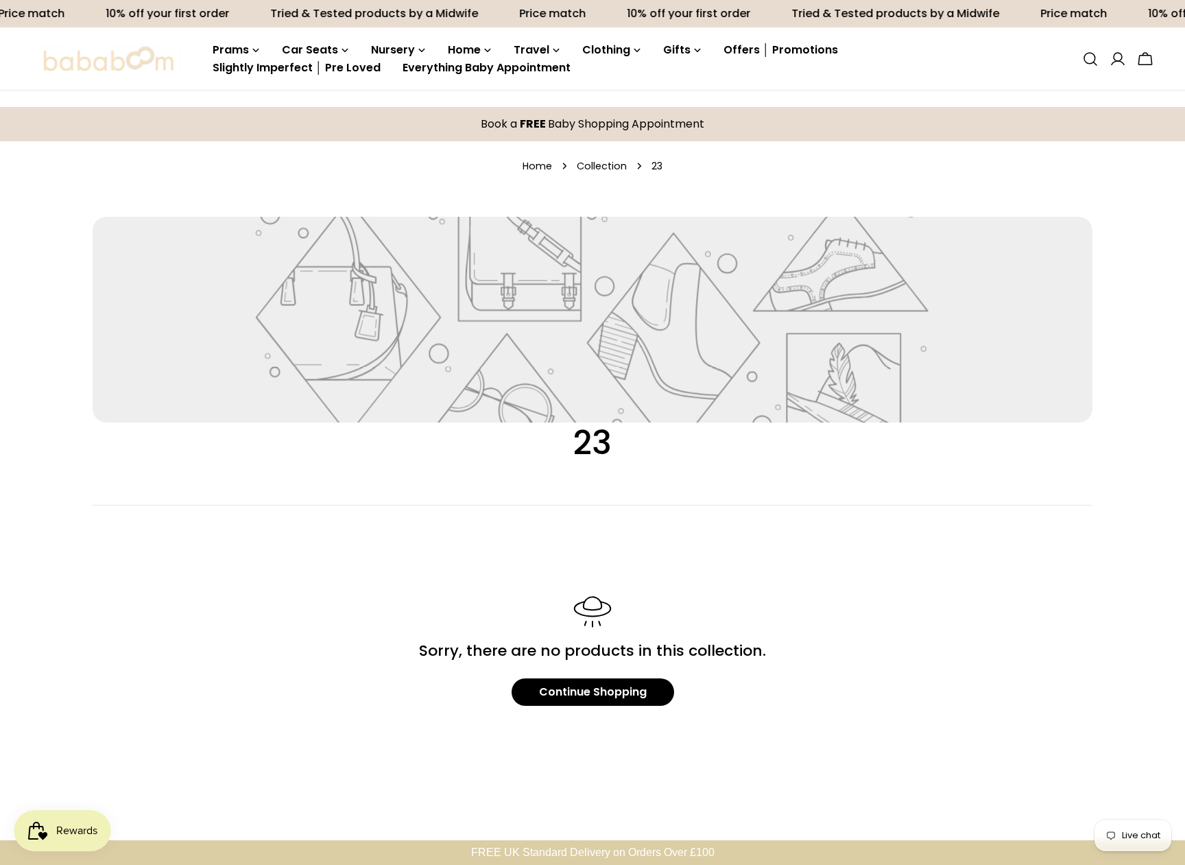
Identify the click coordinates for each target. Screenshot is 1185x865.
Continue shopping (593, 692)
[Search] (1090, 59)
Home (537, 166)
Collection (602, 166)
